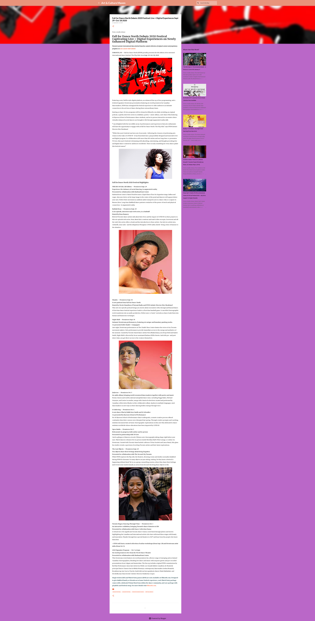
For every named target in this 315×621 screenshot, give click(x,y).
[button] (113, 26)
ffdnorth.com (151, 585)
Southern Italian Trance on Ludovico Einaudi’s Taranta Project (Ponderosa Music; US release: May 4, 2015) (193, 162)
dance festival (117, 591)
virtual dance (149, 591)
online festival (126, 591)
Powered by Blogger (158, 618)
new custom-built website (128, 48)
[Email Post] (113, 589)
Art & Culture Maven (113, 3)
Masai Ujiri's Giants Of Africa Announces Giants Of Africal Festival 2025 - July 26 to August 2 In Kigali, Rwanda (194, 195)
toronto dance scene (138, 591)
